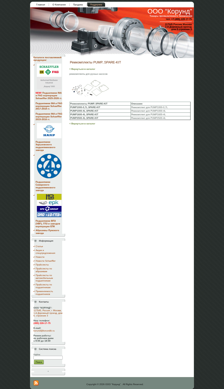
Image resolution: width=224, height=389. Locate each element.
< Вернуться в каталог (82, 69)
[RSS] (36, 383)
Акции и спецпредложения (45, 251)
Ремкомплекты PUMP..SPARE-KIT (95, 62)
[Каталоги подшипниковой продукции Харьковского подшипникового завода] (49, 130)
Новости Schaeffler (46, 261)
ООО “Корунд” (169, 11)
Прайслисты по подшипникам (44, 286)
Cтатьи (39, 246)
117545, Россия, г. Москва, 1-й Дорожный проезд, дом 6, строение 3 (47, 313)
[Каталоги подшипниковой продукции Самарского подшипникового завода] (49, 166)
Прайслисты (42, 264)
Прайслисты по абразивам (44, 270)
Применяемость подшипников (44, 292)
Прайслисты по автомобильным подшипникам (44, 278)
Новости (40, 257)
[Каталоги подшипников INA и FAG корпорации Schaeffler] (49, 76)
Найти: (37, 354)
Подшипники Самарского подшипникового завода (45, 186)
